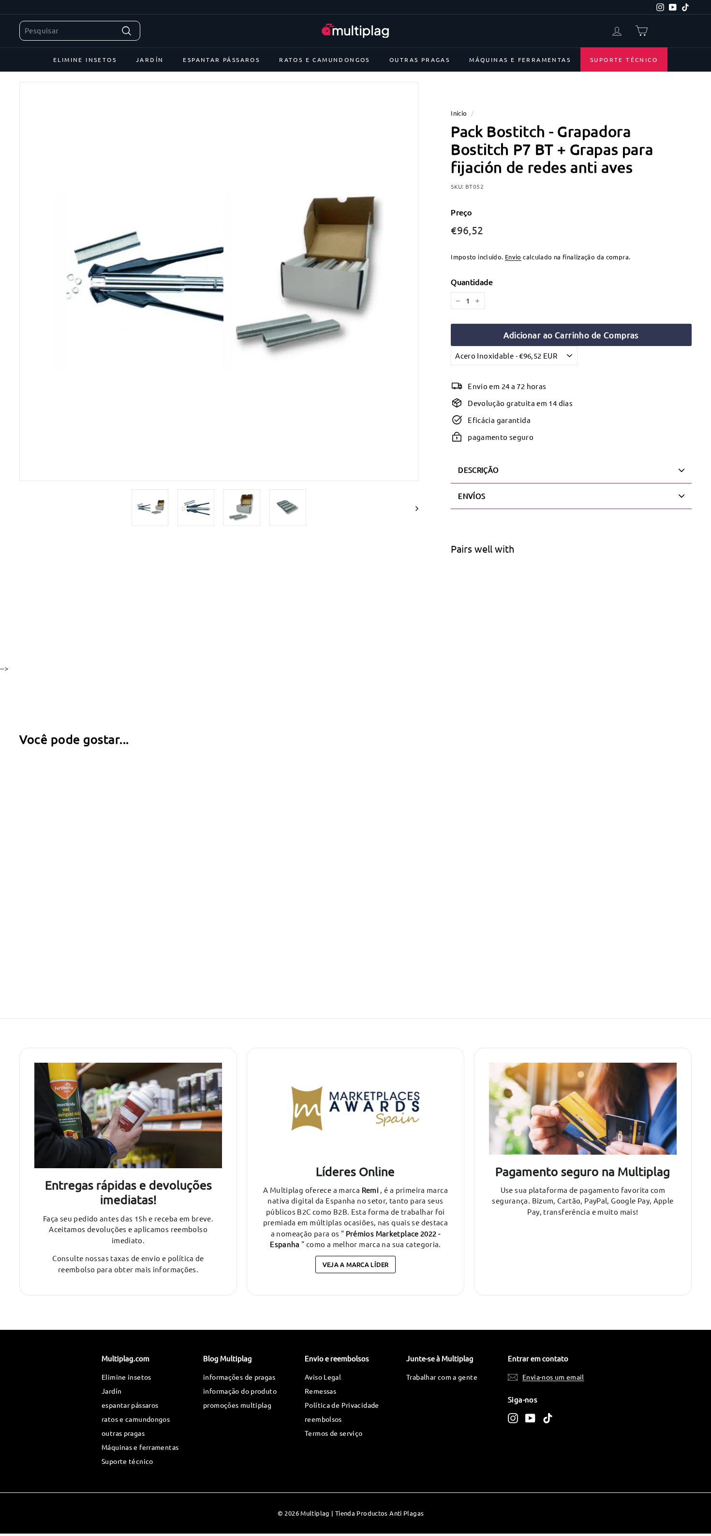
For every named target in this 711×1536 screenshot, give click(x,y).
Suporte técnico (624, 59)
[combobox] (79, 31)
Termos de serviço (333, 1433)
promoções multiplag (237, 1404)
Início (459, 113)
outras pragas (419, 59)
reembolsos (323, 1419)
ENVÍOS (471, 495)
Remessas (320, 1390)
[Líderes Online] (355, 1109)
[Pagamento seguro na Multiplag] (583, 1109)
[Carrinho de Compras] (641, 30)
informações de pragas (239, 1376)
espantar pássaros (221, 59)
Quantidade (472, 281)
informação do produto (240, 1390)
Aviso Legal (323, 1376)
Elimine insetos (85, 59)
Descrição (478, 469)
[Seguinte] (412, 507)
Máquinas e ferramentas (520, 59)
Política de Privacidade (342, 1404)
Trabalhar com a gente (441, 1376)
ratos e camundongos (324, 59)
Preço (461, 212)
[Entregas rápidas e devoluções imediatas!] (128, 1115)
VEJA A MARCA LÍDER (356, 1264)
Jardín (149, 59)
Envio (513, 257)
